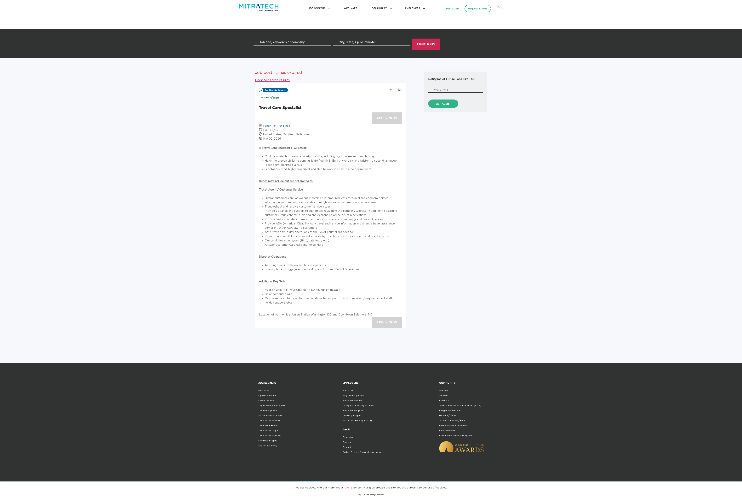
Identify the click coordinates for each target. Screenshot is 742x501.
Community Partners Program (455, 435)
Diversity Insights (267, 440)
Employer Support (352, 410)
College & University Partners (358, 405)
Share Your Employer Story (357, 420)
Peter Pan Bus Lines (276, 125)
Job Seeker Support (269, 435)
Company (347, 437)
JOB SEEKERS (317, 8)
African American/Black (452, 420)
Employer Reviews (352, 400)
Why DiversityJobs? (353, 395)
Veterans (444, 395)
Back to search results (272, 80)
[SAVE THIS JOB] (399, 89)
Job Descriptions (267, 410)
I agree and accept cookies (371, 495)
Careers (346, 442)
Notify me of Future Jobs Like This (451, 79)
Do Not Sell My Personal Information (362, 452)
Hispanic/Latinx (447, 415)
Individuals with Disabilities (453, 425)
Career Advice (266, 400)
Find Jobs (263, 390)
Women (443, 390)
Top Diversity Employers (271, 405)
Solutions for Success (270, 415)
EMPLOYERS (412, 8)
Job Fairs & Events (268, 425)
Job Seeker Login (268, 430)
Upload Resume (267, 395)
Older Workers (447, 430)
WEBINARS (350, 8)
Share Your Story (267, 445)
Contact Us (348, 447)
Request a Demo (477, 8)
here (349, 487)
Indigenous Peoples (450, 410)
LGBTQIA (444, 400)
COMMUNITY (379, 8)
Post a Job (452, 8)
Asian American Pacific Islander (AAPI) (460, 405)
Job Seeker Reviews (269, 420)
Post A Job (348, 390)
